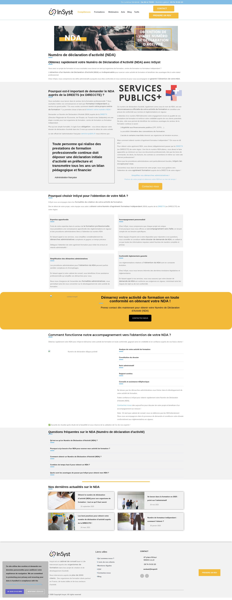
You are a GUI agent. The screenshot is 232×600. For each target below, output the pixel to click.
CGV (99, 569)
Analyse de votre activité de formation (134, 349)
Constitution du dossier (129, 357)
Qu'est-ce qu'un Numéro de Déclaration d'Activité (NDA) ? (74, 440)
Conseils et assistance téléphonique (134, 382)
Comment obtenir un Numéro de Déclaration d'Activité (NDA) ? (76, 457)
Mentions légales (105, 566)
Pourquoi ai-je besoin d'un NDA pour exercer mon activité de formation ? (80, 448)
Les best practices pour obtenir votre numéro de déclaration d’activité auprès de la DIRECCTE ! (94, 519)
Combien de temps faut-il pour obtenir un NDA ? (70, 465)
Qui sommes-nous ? (106, 558)
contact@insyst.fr (150, 569)
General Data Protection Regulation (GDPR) (24, 584)
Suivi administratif (126, 365)
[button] (84, 12)
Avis (123, 12)
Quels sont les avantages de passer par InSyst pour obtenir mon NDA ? (79, 473)
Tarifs (136, 12)
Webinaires (113, 12)
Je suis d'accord (14, 591)
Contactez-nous (104, 573)
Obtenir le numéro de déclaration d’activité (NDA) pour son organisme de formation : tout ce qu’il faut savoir (94, 498)
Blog (129, 12)
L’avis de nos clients (106, 562)
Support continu (126, 374)
